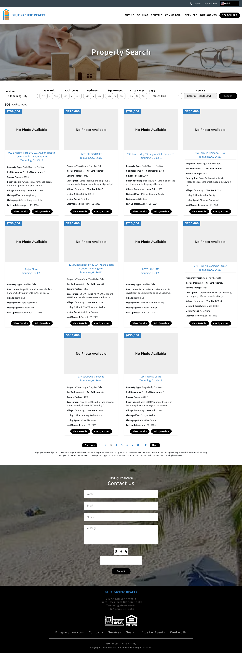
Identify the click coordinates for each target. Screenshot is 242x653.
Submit (121, 571)
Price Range (137, 91)
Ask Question (42, 211)
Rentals (156, 15)
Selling (142, 15)
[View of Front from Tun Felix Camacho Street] (210, 241)
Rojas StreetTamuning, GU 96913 (31, 271)
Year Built (50, 91)
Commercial (173, 15)
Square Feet (115, 91)
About (197, 3)
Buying (129, 15)
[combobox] (21, 96)
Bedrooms (93, 91)
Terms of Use (112, 643)
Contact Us (178, 632)
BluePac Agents (153, 632)
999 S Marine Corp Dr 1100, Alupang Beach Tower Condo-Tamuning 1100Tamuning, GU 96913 (31, 156)
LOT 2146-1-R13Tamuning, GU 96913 (150, 271)
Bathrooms (71, 91)
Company (96, 632)
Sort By (200, 91)
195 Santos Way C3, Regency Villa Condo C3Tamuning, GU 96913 (150, 156)
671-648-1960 (125, 609)
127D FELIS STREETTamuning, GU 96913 (91, 156)
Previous (89, 445)
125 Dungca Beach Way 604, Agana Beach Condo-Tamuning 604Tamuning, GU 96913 (91, 268)
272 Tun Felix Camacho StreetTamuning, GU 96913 (210, 268)
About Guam (210, 3)
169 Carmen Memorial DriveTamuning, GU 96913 (210, 155)
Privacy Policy (129, 643)
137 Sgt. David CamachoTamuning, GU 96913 (91, 378)
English (227, 3)
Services (191, 15)
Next (155, 445)
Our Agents (208, 15)
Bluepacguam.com (69, 632)
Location (10, 91)
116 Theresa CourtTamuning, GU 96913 (150, 378)
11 (146, 445)
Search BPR (229, 15)
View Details (20, 211)
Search (131, 632)
